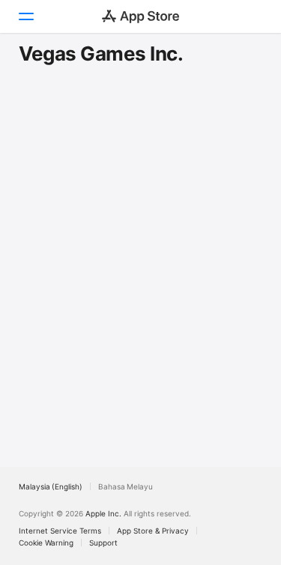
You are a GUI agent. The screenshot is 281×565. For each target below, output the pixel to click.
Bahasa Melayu (125, 486)
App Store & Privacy (153, 530)
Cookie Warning (46, 542)
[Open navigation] (25, 16)
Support (103, 542)
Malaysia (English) (50, 486)
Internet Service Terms (60, 530)
